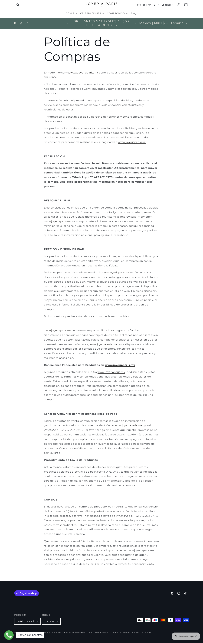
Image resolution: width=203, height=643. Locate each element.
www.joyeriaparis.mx (58, 330)
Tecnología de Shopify (50, 632)
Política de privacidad (99, 632)
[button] (17, 4)
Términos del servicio (122, 632)
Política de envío (144, 632)
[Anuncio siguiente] (135, 23)
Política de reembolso (74, 632)
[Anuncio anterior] (67, 23)
